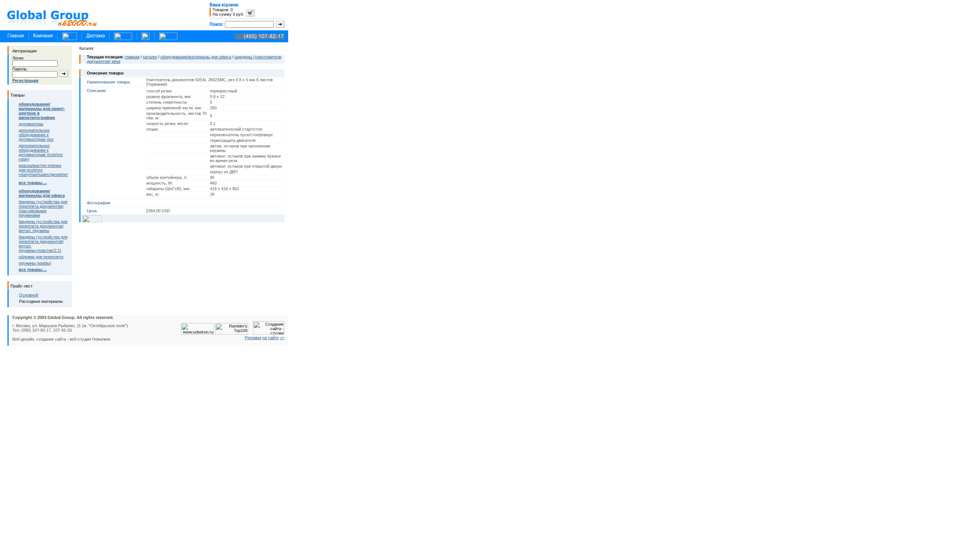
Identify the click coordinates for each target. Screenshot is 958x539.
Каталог (150, 57)
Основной (28, 295)
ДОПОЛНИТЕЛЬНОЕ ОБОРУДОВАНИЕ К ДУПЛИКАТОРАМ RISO (36, 134)
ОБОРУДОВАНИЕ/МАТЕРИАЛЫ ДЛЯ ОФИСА (196, 57)
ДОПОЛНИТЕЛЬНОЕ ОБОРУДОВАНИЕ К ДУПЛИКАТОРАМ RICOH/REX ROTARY (41, 152)
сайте (273, 337)
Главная (132, 57)
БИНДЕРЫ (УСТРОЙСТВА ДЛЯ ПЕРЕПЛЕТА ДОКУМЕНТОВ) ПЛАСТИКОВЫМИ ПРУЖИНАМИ (43, 208)
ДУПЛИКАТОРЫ (31, 124)
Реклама (253, 337)
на (264, 337)
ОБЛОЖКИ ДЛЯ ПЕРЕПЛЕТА (41, 257)
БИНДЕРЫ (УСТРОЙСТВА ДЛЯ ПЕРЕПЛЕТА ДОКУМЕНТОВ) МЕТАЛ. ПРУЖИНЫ (43, 226)
